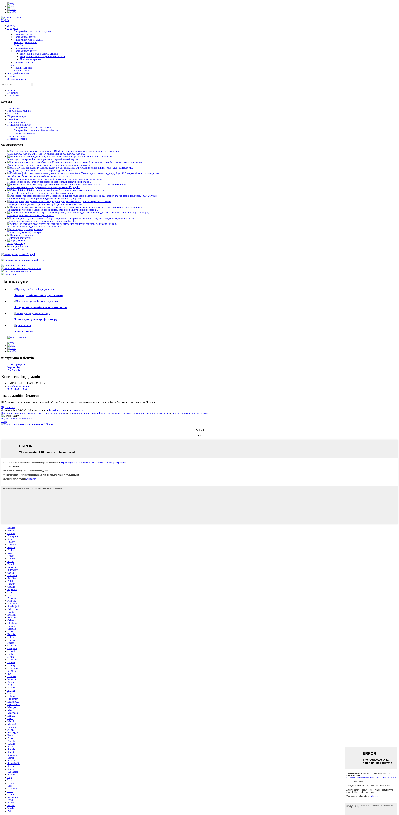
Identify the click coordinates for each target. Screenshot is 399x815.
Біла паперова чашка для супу (115, 413)
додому (11, 25)
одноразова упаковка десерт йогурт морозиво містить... (36, 226)
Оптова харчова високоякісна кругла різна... (30, 215)
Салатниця (13, 113)
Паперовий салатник (25, 37)
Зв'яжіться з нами (16, 79)
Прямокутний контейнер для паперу (38, 295)
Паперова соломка (23, 62)
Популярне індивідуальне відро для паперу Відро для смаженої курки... (45, 204)
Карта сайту (13, 367)
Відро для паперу (23, 34)
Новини (11, 65)
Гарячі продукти (16, 364)
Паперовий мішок (23, 48)
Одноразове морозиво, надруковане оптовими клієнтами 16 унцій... (43, 187)
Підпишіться (8, 407)
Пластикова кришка (30, 59)
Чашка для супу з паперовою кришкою (46, 413)
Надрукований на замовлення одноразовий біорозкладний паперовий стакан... (49, 181)
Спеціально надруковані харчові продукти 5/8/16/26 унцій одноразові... (45, 198)
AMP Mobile (13, 370)
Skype (4, 421)
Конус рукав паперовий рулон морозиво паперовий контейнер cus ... (44, 159)
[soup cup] (22, 325)
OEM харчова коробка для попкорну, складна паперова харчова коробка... (46, 153)
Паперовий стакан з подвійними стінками (42, 56)
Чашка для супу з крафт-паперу (24, 232)
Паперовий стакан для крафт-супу (189, 413)
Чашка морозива (16, 136)
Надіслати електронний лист (16, 418)
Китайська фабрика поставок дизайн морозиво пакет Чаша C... (40, 176)
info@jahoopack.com (18, 386)
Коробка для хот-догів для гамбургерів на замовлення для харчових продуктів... (49, 165)
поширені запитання (18, 73)
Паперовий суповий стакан (28, 39)
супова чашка (23, 331)
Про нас (11, 76)
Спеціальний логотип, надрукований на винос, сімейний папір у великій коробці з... (52, 209)
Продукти (12, 28)
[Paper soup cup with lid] (36, 301)
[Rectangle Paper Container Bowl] (34, 289)
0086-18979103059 (17, 388)
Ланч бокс (19, 45)
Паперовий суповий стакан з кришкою (40, 307)
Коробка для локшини (25, 42)
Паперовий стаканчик (25, 51)
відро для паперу (16, 243)
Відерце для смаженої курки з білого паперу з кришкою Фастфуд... (42, 221)
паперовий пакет (16, 249)
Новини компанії (23, 67)
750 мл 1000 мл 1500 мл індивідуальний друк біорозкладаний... (41, 193)
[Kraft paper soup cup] (32, 313)
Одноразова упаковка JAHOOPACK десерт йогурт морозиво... (40, 170)
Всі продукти (76, 410)
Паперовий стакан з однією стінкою (39, 53)
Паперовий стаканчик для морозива (33, 31)
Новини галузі (21, 70)
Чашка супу (13, 95)
